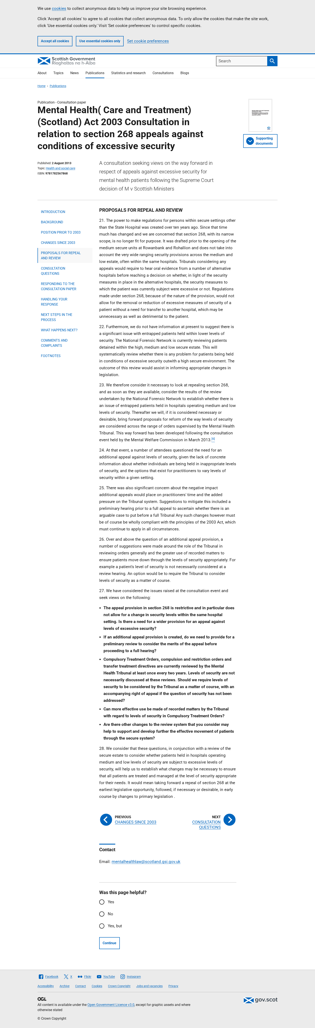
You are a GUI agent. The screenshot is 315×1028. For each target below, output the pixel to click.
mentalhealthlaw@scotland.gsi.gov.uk (146, 861)
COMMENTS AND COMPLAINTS (54, 343)
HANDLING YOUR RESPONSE (54, 301)
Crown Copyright (119, 986)
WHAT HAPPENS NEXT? (59, 330)
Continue (109, 943)
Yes (111, 901)
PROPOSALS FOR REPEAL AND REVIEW (61, 255)
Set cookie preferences (148, 41)
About (42, 73)
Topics (58, 73)
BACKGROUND (52, 222)
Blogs (184, 73)
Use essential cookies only (99, 41)
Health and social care (60, 168)
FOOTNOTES (51, 356)
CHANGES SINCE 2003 (58, 243)
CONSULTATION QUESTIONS (53, 271)
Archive (64, 986)
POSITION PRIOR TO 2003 (61, 232)
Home (41, 86)
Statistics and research (128, 73)
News (74, 73)
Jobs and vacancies (149, 986)
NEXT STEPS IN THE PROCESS (56, 317)
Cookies (97, 986)
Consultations (163, 73)
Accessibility (46, 986)
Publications (95, 73)
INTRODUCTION (53, 212)
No (110, 913)
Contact (80, 986)
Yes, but (115, 925)
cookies (59, 8)
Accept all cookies (55, 41)
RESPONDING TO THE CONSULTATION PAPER (58, 286)
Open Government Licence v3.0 (110, 1005)
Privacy (173, 986)
